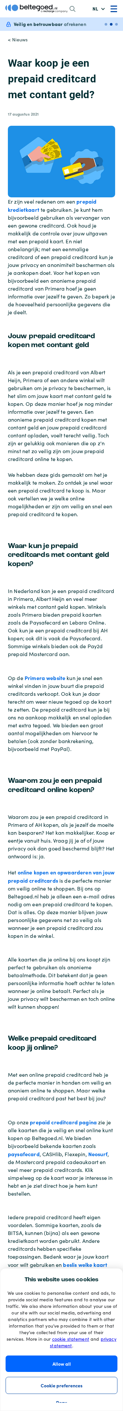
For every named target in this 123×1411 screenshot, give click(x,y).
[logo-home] (36, 9)
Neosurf (98, 1153)
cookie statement (70, 1339)
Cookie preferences (62, 1385)
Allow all (61, 1363)
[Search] (72, 9)
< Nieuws (18, 39)
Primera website (45, 677)
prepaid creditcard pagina (63, 1122)
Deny (61, 1402)
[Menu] (114, 9)
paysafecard (24, 1153)
